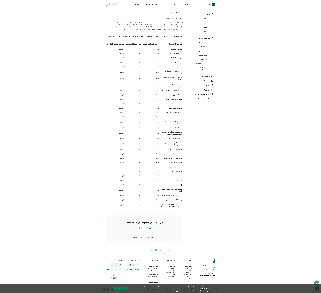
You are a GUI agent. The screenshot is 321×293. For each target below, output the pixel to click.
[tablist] (144, 36)
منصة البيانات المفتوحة (154, 272)
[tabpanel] (144, 124)
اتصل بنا (173, 264)
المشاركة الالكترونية (187, 4)
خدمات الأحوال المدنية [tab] (138, 36)
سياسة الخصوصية (188, 266)
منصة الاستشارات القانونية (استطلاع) (153, 277)
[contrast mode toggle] (138, 265)
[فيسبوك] (112, 269)
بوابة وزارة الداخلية (154, 264)
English (134, 5)
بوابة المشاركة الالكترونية (153, 274)
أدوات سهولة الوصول (187, 274)
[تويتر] (116, 270)
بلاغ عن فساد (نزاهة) (171, 266)
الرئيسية (207, 4)
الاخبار (190, 270)
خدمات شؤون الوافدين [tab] (152, 36)
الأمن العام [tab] (111, 36)
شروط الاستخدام (188, 268)
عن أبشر (199, 4)
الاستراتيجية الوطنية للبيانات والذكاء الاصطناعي (153, 269)
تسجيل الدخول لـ (162, 250)
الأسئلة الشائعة (172, 268)
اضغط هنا (124, 29)
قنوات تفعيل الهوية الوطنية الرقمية (169, 273)
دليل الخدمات (174, 4)
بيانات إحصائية (189, 276)
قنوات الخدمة (172, 270)
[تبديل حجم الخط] (134, 265)
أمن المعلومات (189, 278)
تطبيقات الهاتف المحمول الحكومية (153, 283)
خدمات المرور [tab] (165, 36)
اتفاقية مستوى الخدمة (187, 272)
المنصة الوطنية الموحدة (153, 266)
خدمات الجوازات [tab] (178, 36)
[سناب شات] (108, 269)
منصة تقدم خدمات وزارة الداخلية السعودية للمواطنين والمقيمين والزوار (207, 268)
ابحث (123, 5)
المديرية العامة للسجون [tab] (124, 36)
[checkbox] (149, 228)
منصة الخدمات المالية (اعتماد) (152, 280)
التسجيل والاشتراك (171, 276)
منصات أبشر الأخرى (149, 5)
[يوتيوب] (120, 269)
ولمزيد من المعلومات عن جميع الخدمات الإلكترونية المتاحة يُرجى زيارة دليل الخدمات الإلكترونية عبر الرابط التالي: (152, 29)
